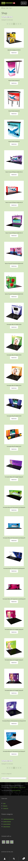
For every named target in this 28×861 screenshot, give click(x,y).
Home (4, 8)
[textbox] (14, 778)
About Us (5, 805)
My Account (4, 859)
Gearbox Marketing (16, 790)
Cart (21, 858)
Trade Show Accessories (8, 819)
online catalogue (14, 787)
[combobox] (14, 778)
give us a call (22, 787)
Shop (7, 8)
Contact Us (5, 808)
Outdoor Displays (7, 821)
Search (14, 859)
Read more (14, 52)
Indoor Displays (6, 826)
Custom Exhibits (7, 824)
